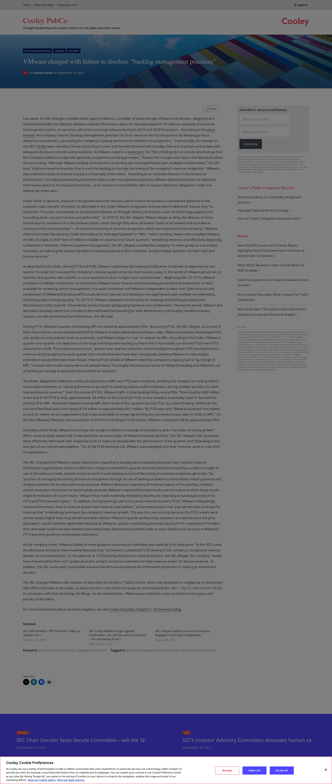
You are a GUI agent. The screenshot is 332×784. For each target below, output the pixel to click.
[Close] (326, 770)
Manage (227, 770)
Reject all (254, 770)
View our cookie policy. (42, 780)
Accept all (282, 770)
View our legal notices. (71, 780)
